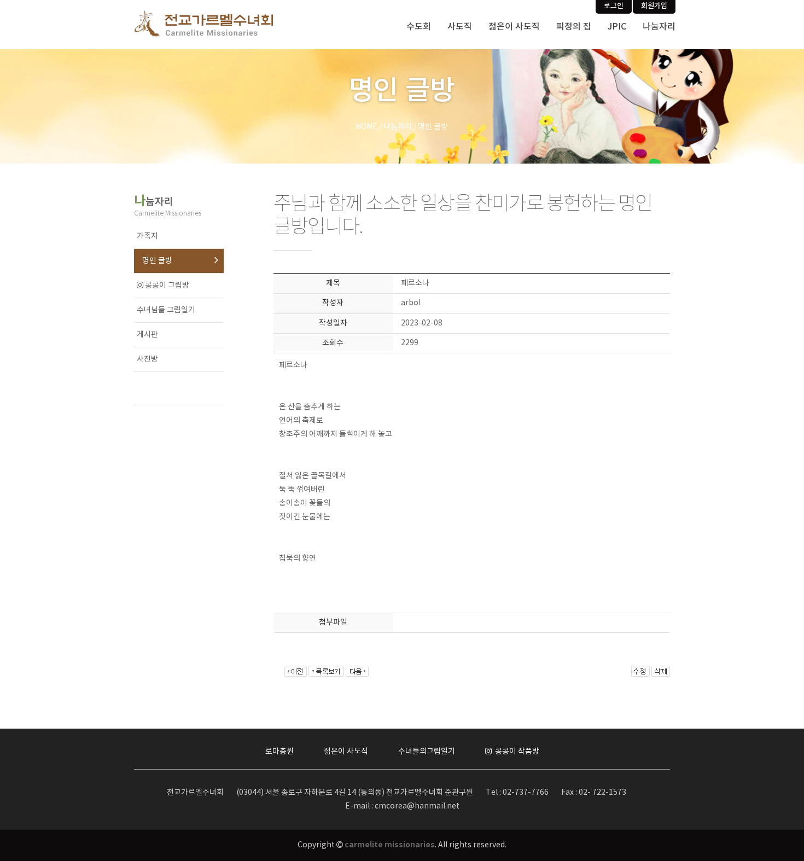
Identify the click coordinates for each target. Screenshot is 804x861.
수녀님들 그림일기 (166, 310)
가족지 (147, 236)
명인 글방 (157, 261)
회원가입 (654, 6)
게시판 (147, 334)
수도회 (418, 27)
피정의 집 (573, 27)
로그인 (614, 6)
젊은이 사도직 (514, 27)
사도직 (459, 27)
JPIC (617, 27)
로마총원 (279, 751)
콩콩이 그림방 (166, 285)
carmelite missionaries (390, 845)
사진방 (147, 359)
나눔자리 (659, 27)
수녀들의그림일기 (426, 751)
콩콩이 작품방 (516, 751)
